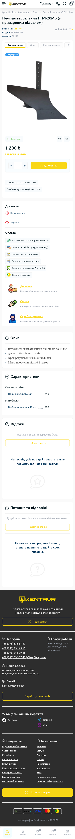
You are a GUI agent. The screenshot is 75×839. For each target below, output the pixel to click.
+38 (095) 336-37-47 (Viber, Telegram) (24, 657)
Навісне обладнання (18, 12)
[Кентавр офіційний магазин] (37, 599)
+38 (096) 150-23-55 (13, 648)
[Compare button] (67, 139)
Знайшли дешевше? (15, 154)
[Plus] (24, 165)
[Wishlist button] (59, 139)
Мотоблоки (8, 755)
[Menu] (4, 3)
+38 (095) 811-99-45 (13, 652)
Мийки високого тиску (13, 768)
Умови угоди (43, 768)
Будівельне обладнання (14, 746)
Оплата (24, 301)
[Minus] (11, 165)
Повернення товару (47, 777)
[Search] (64, 3)
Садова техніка (9, 750)
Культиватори (9, 764)
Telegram (47, 720)
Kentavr (17, 28)
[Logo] (18, 3)
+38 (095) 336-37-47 (13, 643)
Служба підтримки (31, 316)
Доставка (26, 286)
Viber (45, 725)
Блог (39, 772)
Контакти (41, 746)
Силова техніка (10, 759)
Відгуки (40, 750)
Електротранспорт (11, 777)
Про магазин (43, 764)
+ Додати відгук (37, 443)
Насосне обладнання (13, 781)
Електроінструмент (12, 772)
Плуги (36, 12)
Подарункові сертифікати (50, 781)
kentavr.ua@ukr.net (13, 685)
